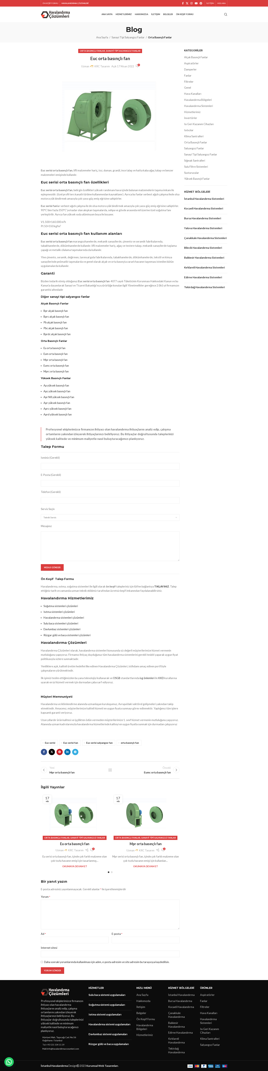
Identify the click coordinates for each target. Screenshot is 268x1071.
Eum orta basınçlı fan (55, 353)
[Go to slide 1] (108, 872)
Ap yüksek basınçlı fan (56, 385)
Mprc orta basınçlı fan (56, 371)
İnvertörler (190, 118)
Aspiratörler (191, 63)
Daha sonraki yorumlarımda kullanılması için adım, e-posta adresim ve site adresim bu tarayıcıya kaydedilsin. (106, 962)
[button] (9, 1062)
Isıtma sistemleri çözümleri (59, 611)
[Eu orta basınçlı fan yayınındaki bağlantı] (75, 815)
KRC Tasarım (102, 66)
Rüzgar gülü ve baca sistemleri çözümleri (67, 635)
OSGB (116, 678)
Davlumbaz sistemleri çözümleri (61, 629)
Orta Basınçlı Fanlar (160, 37)
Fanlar (187, 75)
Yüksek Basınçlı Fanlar (197, 178)
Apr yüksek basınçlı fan (56, 402)
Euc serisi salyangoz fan (99, 742)
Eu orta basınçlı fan (54, 348)
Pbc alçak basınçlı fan (55, 328)
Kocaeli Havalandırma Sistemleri (203, 208)
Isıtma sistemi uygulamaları (105, 1014)
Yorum (45, 896)
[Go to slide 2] (111, 872)
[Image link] (55, 991)
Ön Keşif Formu (145, 1019)
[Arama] (226, 14)
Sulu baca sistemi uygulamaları (107, 994)
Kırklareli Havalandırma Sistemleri (204, 267)
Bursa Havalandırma (180, 1001)
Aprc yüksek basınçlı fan (57, 408)
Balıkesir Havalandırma (176, 1024)
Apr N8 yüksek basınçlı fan (58, 397)
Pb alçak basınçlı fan (55, 322)
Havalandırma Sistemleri (198, 106)
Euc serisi (50, 742)
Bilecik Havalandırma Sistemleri (203, 247)
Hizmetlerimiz (192, 112)
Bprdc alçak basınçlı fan (57, 334)
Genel (187, 87)
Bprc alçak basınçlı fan (56, 316)
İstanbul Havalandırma (181, 994)
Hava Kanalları (192, 93)
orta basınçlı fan (130, 742)
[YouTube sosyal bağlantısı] (196, 3)
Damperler (190, 69)
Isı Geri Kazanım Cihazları (199, 124)
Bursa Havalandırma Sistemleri (202, 218)
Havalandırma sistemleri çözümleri (63, 617)
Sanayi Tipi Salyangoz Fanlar (128, 37)
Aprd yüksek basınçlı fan (57, 414)
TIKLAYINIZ (161, 586)
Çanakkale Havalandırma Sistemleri (205, 238)
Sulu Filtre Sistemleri (196, 166)
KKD (161, 678)
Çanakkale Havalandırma (176, 1014)
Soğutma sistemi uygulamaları (107, 1004)
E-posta (117, 933)
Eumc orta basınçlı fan (56, 365)
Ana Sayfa (102, 37)
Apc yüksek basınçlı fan (56, 391)
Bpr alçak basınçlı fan (55, 310)
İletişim (140, 1007)
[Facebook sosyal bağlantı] (183, 3)
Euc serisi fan (70, 742)
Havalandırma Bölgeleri (198, 99)
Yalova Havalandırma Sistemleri (203, 228)
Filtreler (189, 81)
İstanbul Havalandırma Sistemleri (204, 198)
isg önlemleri (147, 678)
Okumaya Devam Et (74, 866)
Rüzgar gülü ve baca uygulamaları (109, 1044)
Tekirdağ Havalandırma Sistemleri (204, 287)
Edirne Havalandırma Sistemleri (203, 277)
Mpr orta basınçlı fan (55, 359)
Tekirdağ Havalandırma (176, 1050)
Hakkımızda (143, 1001)
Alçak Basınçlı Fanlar (196, 57)
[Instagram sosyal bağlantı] (191, 3)
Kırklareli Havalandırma (176, 1040)
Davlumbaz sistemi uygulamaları (108, 1034)
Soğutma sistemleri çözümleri (60, 606)
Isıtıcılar (189, 130)
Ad (43, 933)
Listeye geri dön (110, 770)
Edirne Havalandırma (180, 1032)
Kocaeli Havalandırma (181, 1007)
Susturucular (191, 172)
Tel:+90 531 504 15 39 (53, 1044)
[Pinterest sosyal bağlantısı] (201, 3)
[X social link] (187, 3)
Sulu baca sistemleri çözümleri (60, 623)
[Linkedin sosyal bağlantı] (67, 752)
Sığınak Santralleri (194, 160)
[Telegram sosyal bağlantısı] (75, 752)
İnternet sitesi (49, 947)
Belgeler (141, 1013)
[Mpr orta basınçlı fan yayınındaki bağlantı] (145, 815)
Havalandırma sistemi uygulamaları (109, 1024)
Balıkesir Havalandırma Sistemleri (204, 257)
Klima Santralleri (194, 136)
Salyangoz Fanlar (194, 148)
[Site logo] (56, 14)
